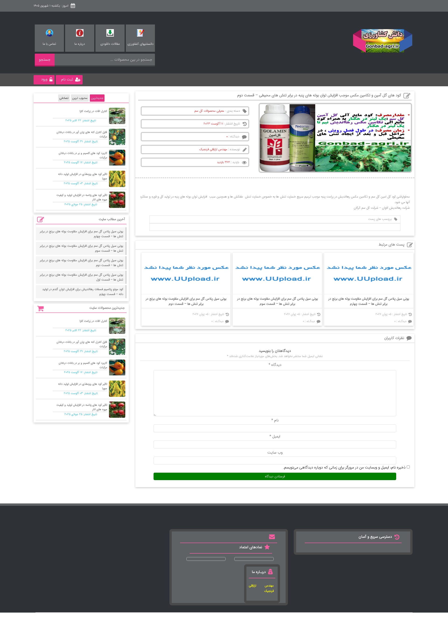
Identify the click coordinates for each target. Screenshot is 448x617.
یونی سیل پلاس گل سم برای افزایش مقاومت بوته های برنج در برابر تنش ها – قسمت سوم (277, 301)
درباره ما (79, 43)
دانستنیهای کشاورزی (140, 43)
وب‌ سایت (275, 452)
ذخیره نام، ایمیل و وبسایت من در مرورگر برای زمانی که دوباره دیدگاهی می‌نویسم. (344, 467)
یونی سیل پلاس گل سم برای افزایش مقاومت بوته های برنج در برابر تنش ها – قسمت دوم (186, 301)
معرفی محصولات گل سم (209, 110)
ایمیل (275, 436)
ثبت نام (67, 79)
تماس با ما (49, 43)
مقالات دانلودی (110, 43)
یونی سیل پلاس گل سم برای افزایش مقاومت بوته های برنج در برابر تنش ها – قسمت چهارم (368, 301)
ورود (44, 79)
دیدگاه (275, 365)
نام (275, 420)
